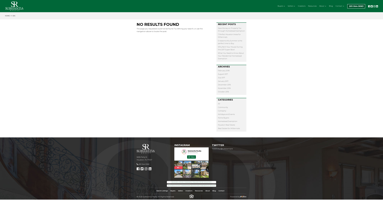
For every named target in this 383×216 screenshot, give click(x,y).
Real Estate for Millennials (229, 128)
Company (222, 111)
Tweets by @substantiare (222, 149)
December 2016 (224, 85)
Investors (301, 6)
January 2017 (223, 81)
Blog (331, 6)
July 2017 (221, 78)
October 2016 (223, 92)
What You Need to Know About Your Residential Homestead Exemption (231, 56)
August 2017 (223, 74)
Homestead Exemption (227, 121)
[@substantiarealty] (184, 152)
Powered (234, 197)
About (321, 6)
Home (7, 16)
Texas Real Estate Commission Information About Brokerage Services (191, 185)
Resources (312, 6)
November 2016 (224, 88)
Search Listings (162, 191)
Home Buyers (223, 118)
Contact (339, 6)
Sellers (290, 6)
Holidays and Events (226, 114)
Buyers (280, 6)
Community (223, 107)
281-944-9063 (356, 6)
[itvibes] (243, 197)
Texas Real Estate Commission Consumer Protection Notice (191, 182)
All (219, 104)
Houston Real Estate (226, 125)
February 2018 (224, 71)
